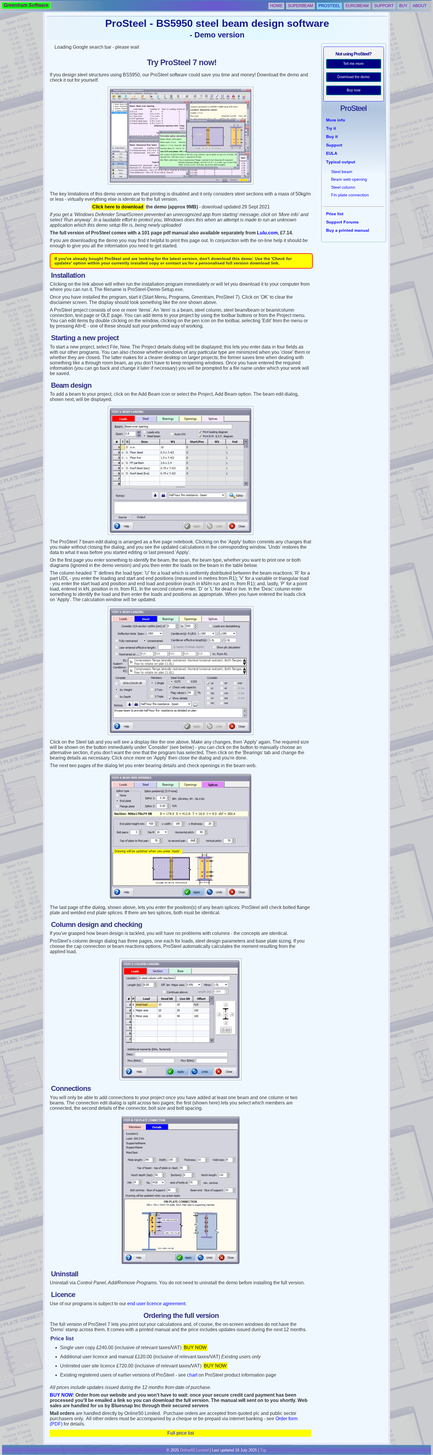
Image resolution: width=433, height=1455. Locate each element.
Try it (331, 128)
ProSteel (329, 6)
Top (263, 1450)
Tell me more (353, 63)
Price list (334, 213)
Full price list (180, 1433)
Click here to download (117, 206)
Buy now (354, 90)
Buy (403, 6)
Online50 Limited (194, 1450)
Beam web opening (349, 179)
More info (335, 120)
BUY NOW (195, 1347)
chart (192, 1374)
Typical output (340, 162)
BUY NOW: (62, 1395)
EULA (331, 153)
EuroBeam (357, 6)
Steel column (343, 187)
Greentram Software (26, 5)
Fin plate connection (350, 195)
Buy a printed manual (347, 230)
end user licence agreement (156, 1303)
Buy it (332, 136)
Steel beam (341, 171)
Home (276, 6)
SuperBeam (300, 6)
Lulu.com (267, 232)
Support (384, 6)
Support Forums (342, 222)
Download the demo (353, 77)
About (420, 6)
